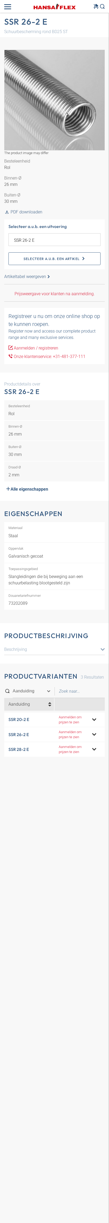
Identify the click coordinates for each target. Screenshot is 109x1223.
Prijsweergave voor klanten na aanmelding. (55, 293)
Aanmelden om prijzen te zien (70, 719)
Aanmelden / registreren (35, 348)
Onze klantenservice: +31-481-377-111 (49, 356)
